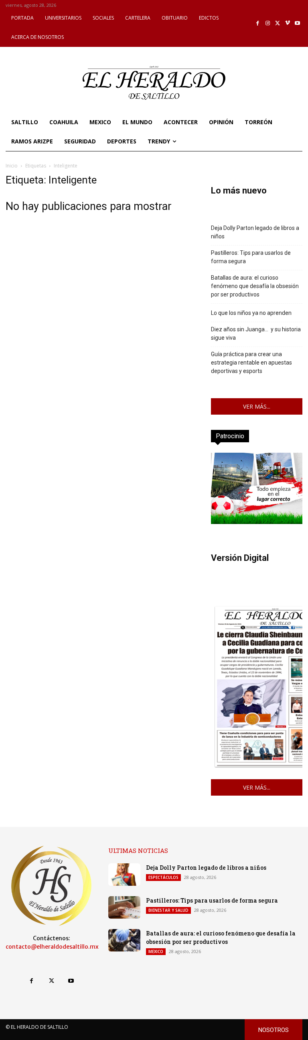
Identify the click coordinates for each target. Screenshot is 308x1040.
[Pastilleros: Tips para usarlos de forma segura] (124, 907)
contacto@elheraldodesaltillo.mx (52, 946)
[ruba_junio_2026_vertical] (256, 522)
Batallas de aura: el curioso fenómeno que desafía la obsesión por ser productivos (255, 286)
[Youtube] (297, 23)
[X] (278, 23)
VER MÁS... (256, 406)
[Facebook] (258, 23)
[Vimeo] (288, 23)
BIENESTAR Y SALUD (168, 910)
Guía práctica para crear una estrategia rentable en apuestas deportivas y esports (251, 362)
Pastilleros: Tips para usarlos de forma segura (251, 257)
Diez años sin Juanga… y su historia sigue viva (256, 333)
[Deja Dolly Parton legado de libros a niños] (124, 874)
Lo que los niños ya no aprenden (251, 313)
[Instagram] (268, 23)
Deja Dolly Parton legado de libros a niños (255, 232)
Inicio (12, 165)
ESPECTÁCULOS (163, 877)
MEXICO (155, 951)
